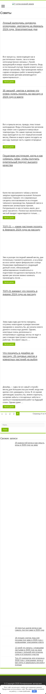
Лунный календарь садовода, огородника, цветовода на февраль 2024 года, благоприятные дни (23, 26)
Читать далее (9, 82)
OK (34, 691)
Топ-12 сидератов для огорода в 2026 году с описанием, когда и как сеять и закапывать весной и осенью (30, 661)
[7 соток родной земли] (23, 4)
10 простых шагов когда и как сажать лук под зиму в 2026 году (29, 629)
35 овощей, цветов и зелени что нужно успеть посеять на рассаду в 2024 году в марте (23, 93)
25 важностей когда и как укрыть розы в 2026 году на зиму (29, 444)
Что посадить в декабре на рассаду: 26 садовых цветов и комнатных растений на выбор (20, 356)
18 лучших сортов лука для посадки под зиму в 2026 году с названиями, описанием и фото (29, 640)
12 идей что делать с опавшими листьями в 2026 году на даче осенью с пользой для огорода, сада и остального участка (29, 651)
